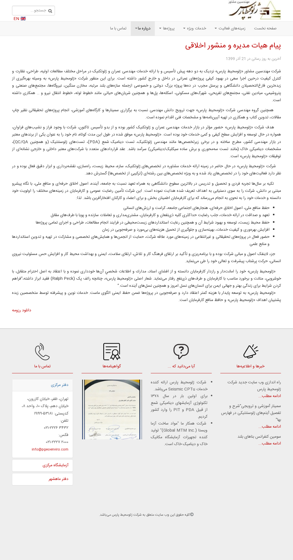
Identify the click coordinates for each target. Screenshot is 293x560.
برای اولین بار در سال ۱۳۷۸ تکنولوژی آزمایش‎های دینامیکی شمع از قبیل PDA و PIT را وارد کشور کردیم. (179, 406)
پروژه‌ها (168, 28)
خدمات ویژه (196, 28)
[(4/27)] (112, 409)
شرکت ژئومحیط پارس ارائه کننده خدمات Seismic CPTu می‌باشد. (179, 386)
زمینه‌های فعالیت (231, 28)
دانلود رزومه (21, 310)
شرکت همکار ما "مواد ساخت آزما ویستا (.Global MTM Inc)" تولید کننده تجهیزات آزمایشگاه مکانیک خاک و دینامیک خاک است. (179, 434)
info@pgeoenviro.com (50, 449)
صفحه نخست (265, 28)
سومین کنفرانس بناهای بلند (259, 436)
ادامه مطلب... (269, 396)
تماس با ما (118, 28)
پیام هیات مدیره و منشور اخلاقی (233, 45)
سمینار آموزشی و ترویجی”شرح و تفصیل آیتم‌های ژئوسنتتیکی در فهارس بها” (251, 413)
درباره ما (144, 28)
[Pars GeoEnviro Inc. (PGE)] (254, 10)
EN (16, 18)
